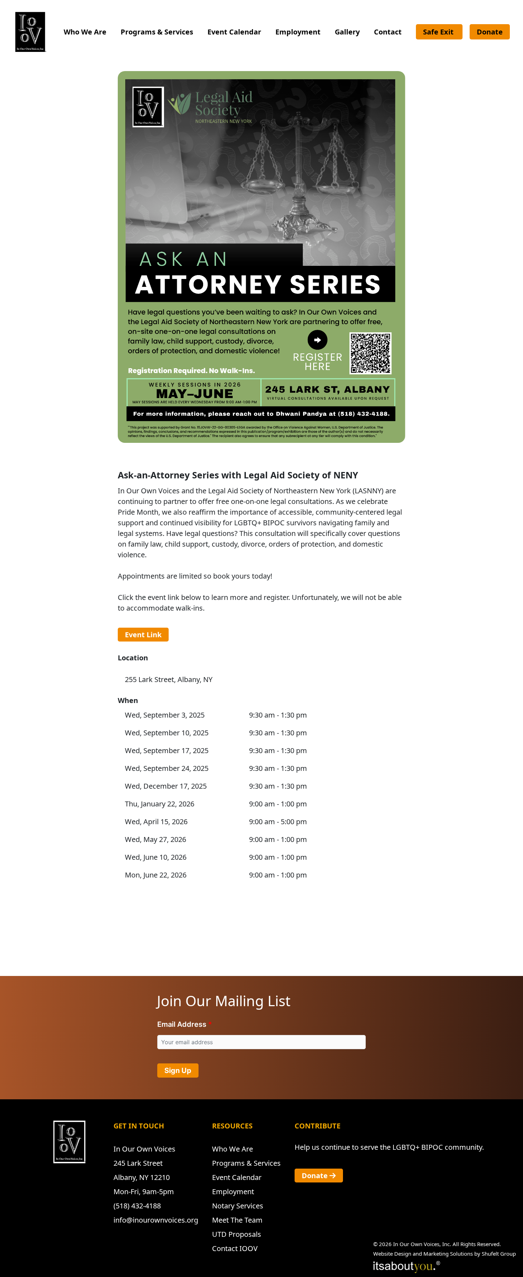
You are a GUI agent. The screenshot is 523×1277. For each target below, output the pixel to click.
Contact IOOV (235, 1248)
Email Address (181, 1024)
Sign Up (177, 1070)
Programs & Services (157, 32)
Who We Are (85, 32)
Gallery (347, 32)
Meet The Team (237, 1220)
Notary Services (237, 1206)
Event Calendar (234, 32)
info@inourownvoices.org (155, 1220)
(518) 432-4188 (137, 1206)
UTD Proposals (236, 1234)
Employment (298, 32)
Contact (388, 32)
